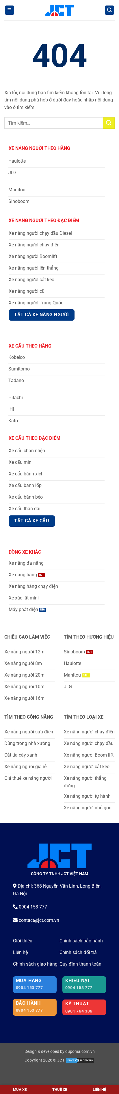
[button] (9, 10)
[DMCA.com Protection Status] (80, 1060)
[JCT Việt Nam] (59, 10)
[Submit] (109, 123)
